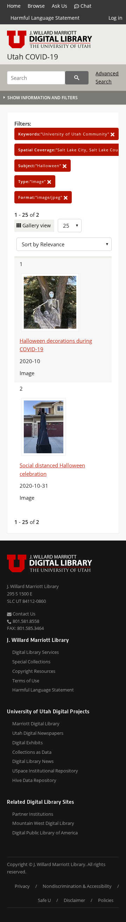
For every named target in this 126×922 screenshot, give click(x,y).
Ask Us (59, 5)
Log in (115, 17)
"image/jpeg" (41, 197)
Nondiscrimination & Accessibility (77, 886)
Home (14, 5)
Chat (85, 5)
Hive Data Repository (34, 780)
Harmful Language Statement (44, 17)
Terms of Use (25, 680)
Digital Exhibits (27, 742)
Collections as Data (31, 752)
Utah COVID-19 (32, 57)
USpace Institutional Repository (45, 771)
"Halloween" (40, 165)
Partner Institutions (32, 814)
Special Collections (31, 661)
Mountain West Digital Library (43, 823)
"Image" (32, 181)
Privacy (22, 886)
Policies (105, 900)
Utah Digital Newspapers (37, 733)
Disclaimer (74, 900)
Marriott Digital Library (35, 723)
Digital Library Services (35, 652)
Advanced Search (107, 77)
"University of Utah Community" (64, 134)
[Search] (77, 77)
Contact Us (23, 614)
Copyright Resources (33, 671)
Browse (36, 5)
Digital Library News (33, 761)
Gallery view (36, 225)
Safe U (44, 900)
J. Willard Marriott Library (33, 586)
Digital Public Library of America (45, 832)
